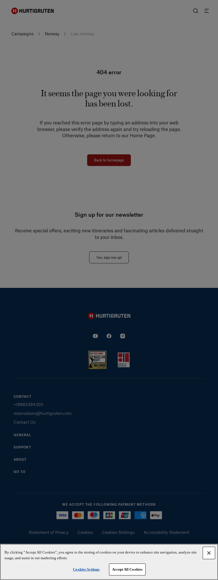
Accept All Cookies (127, 569)
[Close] (209, 553)
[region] (109, 562)
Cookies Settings (86, 569)
